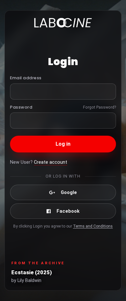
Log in (63, 144)
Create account (50, 162)
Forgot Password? (99, 107)
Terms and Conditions (93, 226)
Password (21, 107)
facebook (68, 211)
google (69, 192)
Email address (26, 78)
